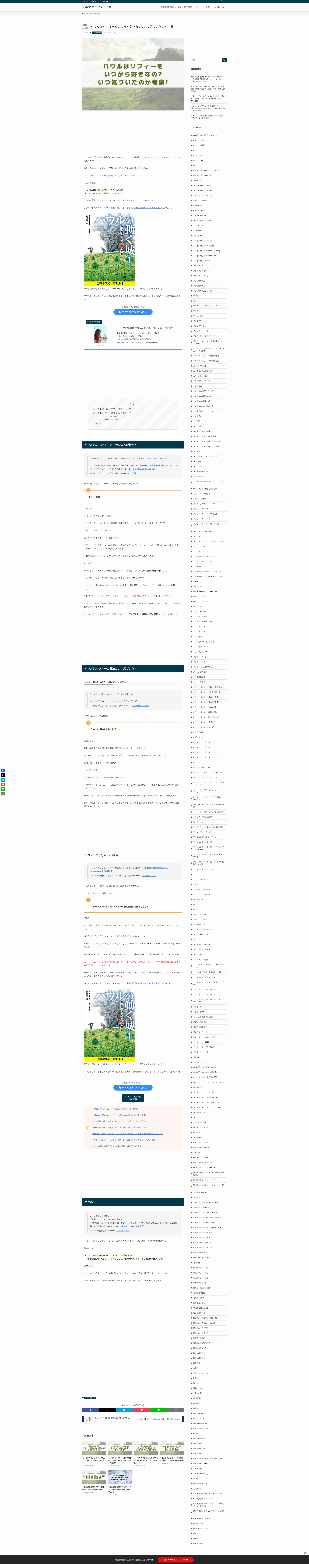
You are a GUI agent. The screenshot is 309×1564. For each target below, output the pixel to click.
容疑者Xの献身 (198, 1298)
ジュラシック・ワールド (202, 536)
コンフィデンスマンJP (201, 431)
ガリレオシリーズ (200, 376)
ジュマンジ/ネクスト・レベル (204, 504)
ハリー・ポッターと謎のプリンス (206, 717)
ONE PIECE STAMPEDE (202, 175)
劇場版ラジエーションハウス (204, 1180)
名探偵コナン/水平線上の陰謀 (204, 1222)
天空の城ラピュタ (200, 1283)
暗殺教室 (196, 1363)
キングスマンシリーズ (201, 381)
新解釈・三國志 (199, 1338)
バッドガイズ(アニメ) (201, 767)
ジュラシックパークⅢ (201, 509)
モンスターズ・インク (201, 1032)
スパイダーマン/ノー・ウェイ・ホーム (207, 571)
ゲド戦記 (196, 421)
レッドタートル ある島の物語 (205, 1077)
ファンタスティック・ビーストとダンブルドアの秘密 (208, 848)
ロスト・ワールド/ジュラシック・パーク (208, 1082)
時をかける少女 (199, 1353)
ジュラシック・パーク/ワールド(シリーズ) (208, 525)
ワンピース (197, 1117)
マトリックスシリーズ (201, 949)
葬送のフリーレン (200, 1484)
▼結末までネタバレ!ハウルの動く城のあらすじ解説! (115, 1109)
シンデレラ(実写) (199, 499)
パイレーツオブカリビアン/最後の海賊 (207, 772)
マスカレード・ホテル (201, 935)
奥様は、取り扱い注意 (201, 1288)
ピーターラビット (200, 822)
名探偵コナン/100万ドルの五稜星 (206, 1202)
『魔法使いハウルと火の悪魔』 (147, 208)
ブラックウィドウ (200, 874)
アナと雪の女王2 (199, 286)
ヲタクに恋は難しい (200, 1122)
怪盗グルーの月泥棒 (200, 1328)
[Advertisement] (133, 131)
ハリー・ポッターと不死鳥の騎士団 (206, 692)
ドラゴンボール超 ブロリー (203, 667)
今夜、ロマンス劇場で (201, 1142)
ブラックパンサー (200, 879)
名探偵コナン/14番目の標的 (203, 1207)
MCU (195, 165)
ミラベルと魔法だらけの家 (203, 1017)
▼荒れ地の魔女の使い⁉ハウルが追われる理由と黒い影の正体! (119, 1115)
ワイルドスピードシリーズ (203, 1092)
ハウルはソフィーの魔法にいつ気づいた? (113, 413)
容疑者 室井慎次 (199, 1293)
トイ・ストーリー (200, 617)
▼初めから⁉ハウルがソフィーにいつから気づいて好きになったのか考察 (123, 1140)
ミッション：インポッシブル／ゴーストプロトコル (208, 1001)
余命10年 (196, 1152)
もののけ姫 (197, 231)
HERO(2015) (198, 155)
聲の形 (195, 1478)
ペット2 (196, 909)
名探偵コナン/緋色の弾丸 (202, 1243)
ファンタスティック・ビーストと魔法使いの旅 (208, 855)
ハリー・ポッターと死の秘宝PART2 (207, 702)
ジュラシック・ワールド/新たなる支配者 (208, 541)
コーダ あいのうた (200, 451)
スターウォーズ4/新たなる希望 (205, 556)
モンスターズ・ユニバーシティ (205, 1037)
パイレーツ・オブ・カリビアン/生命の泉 (208, 812)
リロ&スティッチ (199, 1062)
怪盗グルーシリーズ (200, 1333)
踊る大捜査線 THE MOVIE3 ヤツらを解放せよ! (209, 1512)
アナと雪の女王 (199, 281)
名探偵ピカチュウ (200, 1253)
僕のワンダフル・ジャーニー (204, 1168)
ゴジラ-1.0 (197, 461)
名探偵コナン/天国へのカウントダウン (207, 1217)
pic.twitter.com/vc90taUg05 (132, 1226)
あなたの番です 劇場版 (202, 185)
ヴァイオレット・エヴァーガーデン (206, 1127)
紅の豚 (195, 1433)
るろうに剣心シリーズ (201, 261)
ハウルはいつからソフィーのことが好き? (113, 409)
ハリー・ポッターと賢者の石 (204, 722)
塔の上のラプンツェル (201, 1268)
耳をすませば (198, 1468)
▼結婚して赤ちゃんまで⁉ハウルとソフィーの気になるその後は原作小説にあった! (127, 1134)
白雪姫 (195, 1408)
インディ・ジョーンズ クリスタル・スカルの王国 (208, 342)
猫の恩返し (197, 1398)
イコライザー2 (198, 326)
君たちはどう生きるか (201, 1258)
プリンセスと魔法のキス (202, 889)
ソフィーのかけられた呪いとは (112, 419)
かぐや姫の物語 (199, 211)
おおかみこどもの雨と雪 (202, 195)
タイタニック (198, 586)
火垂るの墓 (197, 1393)
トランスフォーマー (200, 652)
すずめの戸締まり (200, 215)
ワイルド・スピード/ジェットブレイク (207, 1102)
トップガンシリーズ (200, 647)
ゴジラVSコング (199, 466)
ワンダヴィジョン (200, 1112)
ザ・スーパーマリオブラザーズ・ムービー (208, 482)
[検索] (225, 1)
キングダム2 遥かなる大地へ (204, 396)
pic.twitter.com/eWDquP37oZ (124, 701)
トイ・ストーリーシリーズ (203, 622)
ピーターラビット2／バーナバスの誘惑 (208, 827)
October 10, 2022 (149, 876)
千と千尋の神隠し (200, 1192)
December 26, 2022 (140, 706)
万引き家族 (197, 1137)
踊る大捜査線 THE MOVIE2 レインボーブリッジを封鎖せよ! (209, 1505)
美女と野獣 (197, 1443)
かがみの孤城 (198, 205)
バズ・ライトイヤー (200, 737)
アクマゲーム (198, 266)
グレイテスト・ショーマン (203, 411)
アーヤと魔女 (198, 316)
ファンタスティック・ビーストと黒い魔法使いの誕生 (208, 863)
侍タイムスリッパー (200, 1157)
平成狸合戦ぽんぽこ (200, 1308)
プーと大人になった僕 (201, 894)
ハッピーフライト (200, 682)
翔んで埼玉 (197, 1454)
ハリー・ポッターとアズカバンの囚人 (207, 687)
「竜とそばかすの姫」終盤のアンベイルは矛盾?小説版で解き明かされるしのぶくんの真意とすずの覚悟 (208, 108)
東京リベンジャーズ (200, 1373)
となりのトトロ (199, 225)
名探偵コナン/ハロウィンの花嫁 (205, 1212)
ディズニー (197, 607)
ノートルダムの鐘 (200, 672)
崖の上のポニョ (199, 1303)
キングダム (197, 386)
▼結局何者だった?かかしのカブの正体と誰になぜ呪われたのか (119, 1127)
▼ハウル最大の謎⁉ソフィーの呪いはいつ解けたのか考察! (117, 1146)
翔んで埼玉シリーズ (200, 1464)
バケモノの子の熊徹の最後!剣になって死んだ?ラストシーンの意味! (207, 117)
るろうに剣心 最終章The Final (204, 256)
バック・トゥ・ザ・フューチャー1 (206, 747)
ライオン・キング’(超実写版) (204, 1047)
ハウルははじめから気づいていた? (113, 416)
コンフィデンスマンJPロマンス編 (206, 446)
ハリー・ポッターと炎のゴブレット (206, 707)
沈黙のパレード (199, 1378)
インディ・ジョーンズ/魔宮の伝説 (206, 361)
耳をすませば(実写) (200, 1474)
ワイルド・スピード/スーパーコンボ (207, 1107)
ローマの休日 (198, 1087)
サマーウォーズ (199, 476)
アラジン (196, 301)
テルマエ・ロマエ (200, 596)
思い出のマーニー (200, 1313)
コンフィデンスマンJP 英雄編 (204, 436)
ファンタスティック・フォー (204, 869)
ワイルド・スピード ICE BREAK (205, 1097)
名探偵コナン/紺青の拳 (202, 1238)
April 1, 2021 (130, 473)
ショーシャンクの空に (201, 494)
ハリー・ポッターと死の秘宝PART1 (207, 697)
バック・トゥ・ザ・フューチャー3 (206, 757)
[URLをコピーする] (175, 1410)
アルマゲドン (198, 311)
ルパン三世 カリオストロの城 (204, 1067)
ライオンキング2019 (201, 1042)
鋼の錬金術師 (198, 1523)
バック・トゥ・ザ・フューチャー (206, 742)
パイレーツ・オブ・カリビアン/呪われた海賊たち (208, 798)
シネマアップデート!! (96, 7)
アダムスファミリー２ (201, 271)
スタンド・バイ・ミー (201, 551)
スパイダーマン (199, 566)
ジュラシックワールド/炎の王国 (205, 514)
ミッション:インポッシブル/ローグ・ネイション (209, 966)
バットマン (197, 762)
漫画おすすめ (198, 1388)
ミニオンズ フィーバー (202, 1012)
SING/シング (198, 180)
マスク (195, 939)
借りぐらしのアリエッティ (203, 1162)
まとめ (98, 423)
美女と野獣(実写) (199, 1448)
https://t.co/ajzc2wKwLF (156, 458)
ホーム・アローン (200, 919)
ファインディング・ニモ (202, 832)
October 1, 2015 (123, 1231)
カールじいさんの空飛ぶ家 (203, 371)
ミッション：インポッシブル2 (204, 989)
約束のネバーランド (200, 1428)
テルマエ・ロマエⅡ (200, 602)
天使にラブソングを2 (201, 1273)
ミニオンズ (197, 1007)
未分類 (195, 1368)
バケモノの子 (198, 732)
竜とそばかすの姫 (200, 1423)
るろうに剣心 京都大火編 (202, 241)
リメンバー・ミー (200, 1057)
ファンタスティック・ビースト (205, 842)
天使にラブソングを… (201, 1278)
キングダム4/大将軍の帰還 (203, 406)
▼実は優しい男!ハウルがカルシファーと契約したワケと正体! (118, 1121)
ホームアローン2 (199, 914)
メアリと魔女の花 (200, 1022)
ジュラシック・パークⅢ (202, 531)
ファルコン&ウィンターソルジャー (206, 837)
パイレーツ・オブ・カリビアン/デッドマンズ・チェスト (208, 783)
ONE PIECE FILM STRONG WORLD (207, 170)
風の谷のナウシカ (200, 1528)
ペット (195, 904)
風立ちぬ (196, 1534)
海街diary (196, 1383)
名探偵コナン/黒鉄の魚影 (202, 1248)
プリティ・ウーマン (200, 884)
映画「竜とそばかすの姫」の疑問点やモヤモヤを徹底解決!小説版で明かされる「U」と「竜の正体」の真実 (208, 79)
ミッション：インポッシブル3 (204, 994)
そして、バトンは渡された (203, 221)
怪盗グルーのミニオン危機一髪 (205, 1318)
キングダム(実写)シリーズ (203, 391)
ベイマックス (198, 899)
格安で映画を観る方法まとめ (175, 1560)
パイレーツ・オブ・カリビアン (205, 777)
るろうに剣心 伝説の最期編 (203, 246)
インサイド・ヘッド (200, 331)
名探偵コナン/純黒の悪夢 (202, 1232)
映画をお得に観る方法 (201, 1343)
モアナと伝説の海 (200, 1027)
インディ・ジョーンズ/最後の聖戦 (206, 356)
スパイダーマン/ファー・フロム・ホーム (208, 576)
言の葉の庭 (197, 1489)
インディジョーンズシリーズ (204, 336)
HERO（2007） (199, 160)
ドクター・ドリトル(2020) (203, 662)
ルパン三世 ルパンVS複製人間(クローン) (208, 1072)
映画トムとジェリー (200, 1348)
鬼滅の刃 (196, 1538)
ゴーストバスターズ (200, 471)
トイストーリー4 (199, 612)
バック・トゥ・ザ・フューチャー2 (206, 752)
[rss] (222, 1)
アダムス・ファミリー (201, 276)
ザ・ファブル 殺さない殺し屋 (205, 489)
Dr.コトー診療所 (199, 145)
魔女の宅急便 (198, 1544)
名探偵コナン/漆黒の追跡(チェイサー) (207, 1228)
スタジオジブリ (199, 546)
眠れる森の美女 (199, 1413)
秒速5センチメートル (201, 1418)
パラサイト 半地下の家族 (202, 817)
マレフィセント (199, 955)
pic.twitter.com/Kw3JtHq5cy (144, 469)
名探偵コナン (198, 1197)
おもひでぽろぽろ (200, 200)
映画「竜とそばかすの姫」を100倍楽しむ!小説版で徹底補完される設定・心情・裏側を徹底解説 (208, 88)
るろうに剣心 (198, 236)
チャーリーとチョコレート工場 (205, 592)
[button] (90, 1410)
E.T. (194, 150)
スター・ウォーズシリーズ (203, 561)
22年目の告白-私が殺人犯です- (205, 135)
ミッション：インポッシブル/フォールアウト (208, 983)
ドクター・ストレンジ (201, 657)
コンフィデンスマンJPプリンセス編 (207, 441)
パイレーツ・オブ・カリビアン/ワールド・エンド (207, 791)
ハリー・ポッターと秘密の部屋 (205, 712)
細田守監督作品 (199, 1438)
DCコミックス (198, 140)
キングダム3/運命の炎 (201, 401)
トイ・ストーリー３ (200, 632)
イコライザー (198, 321)
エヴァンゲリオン (200, 366)
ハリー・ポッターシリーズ (203, 727)
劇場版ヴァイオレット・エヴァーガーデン (208, 1186)
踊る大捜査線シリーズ (201, 1518)
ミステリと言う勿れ (200, 960)
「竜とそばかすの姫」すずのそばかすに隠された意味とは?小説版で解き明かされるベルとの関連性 (208, 98)
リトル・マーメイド (200, 1052)
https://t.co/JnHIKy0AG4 (158, 868)
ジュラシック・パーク (201, 519)
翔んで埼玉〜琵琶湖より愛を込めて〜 (207, 1458)
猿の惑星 (196, 1403)
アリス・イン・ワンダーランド (205, 306)
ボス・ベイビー (199, 924)
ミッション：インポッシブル (204, 977)
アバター (196, 296)
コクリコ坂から (199, 426)
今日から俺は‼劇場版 (201, 1147)
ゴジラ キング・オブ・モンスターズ (207, 456)
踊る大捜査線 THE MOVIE (203, 1499)
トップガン (197, 637)
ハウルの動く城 (97, 32)
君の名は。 (197, 1263)
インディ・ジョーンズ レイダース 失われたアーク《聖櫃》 (209, 349)
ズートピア (197, 582)
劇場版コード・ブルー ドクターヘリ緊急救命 (208, 1174)
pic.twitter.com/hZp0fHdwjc (101, 871)
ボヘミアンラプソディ (201, 929)
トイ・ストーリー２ (200, 627)
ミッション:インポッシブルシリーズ (207, 972)
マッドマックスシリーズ (202, 945)
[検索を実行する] (224, 60)
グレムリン (197, 416)
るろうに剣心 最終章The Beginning (206, 251)
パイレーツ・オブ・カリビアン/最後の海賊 (208, 806)
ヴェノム (196, 1132)
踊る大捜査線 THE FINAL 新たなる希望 (208, 1494)
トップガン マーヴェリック (203, 642)
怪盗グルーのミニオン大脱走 (204, 1323)
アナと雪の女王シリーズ (202, 291)
